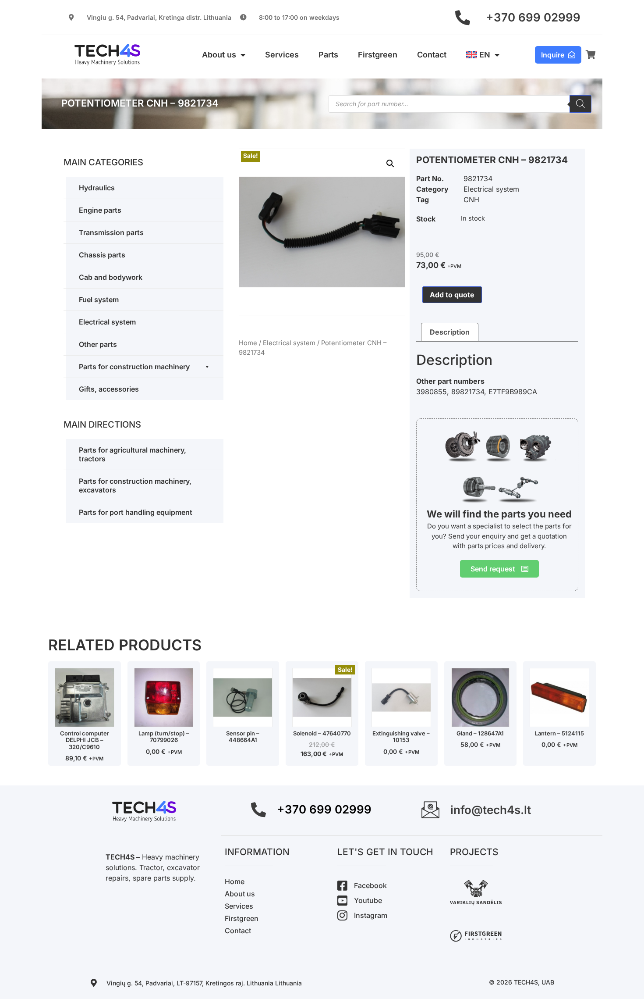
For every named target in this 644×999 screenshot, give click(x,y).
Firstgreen (377, 54)
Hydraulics (97, 187)
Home (248, 343)
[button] (390, 163)
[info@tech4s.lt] (430, 810)
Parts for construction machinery (134, 366)
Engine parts (100, 210)
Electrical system (107, 322)
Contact (431, 54)
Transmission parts (111, 232)
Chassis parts (102, 254)
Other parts (98, 344)
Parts (328, 54)
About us (219, 54)
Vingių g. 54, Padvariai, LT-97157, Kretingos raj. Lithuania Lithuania (204, 983)
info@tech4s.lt (490, 810)
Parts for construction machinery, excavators (135, 485)
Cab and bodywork (110, 277)
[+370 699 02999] (462, 17)
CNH (471, 199)
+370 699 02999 (533, 17)
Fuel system (99, 299)
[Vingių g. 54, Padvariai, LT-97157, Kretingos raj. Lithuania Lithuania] (94, 983)
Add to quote (452, 294)
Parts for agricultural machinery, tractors (132, 454)
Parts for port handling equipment (135, 512)
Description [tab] (450, 332)
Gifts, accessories (109, 389)
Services (282, 54)
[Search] (580, 104)
